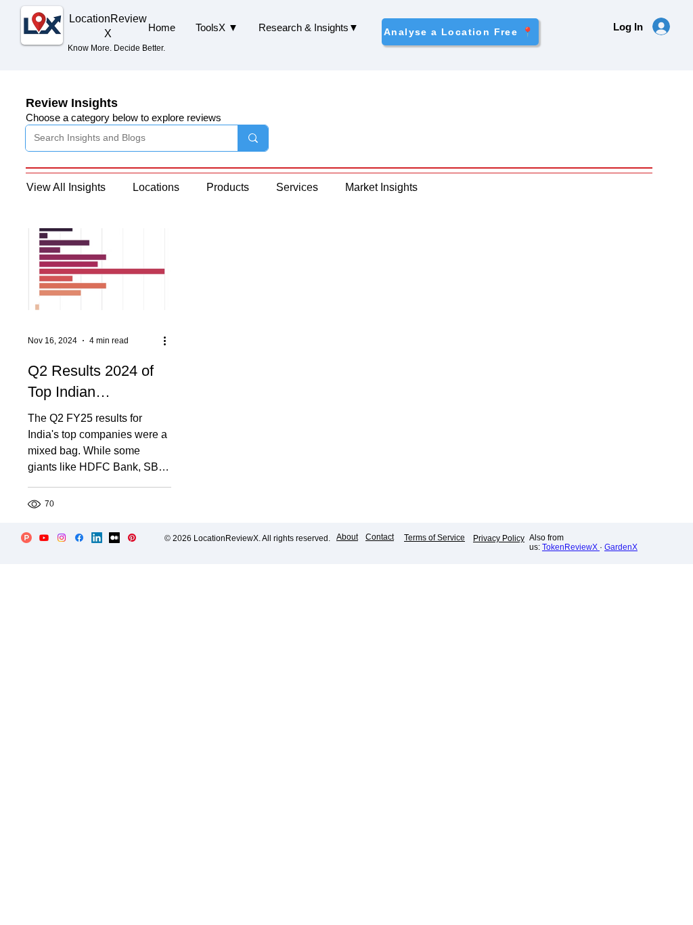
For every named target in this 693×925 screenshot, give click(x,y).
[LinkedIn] (96, 537)
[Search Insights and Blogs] (253, 138)
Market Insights (381, 187)
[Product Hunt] (26, 537)
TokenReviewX (571, 547)
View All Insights (66, 187)
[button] (216, 27)
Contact (379, 537)
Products (227, 187)
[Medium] (114, 537)
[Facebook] (79, 537)
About (347, 537)
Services (297, 187)
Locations (156, 187)
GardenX (621, 547)
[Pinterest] (132, 537)
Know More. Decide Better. (116, 48)
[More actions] (169, 340)
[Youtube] (44, 537)
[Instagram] (61, 537)
